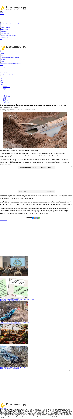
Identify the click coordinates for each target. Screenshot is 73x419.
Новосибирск (7, 27)
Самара (1, 35)
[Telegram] (36, 218)
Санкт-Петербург (6, 35)
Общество (4, 88)
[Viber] (37, 218)
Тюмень (6, 37)
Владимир (7, 57)
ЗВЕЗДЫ (4, 89)
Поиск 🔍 (4, 101)
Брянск (1, 16)
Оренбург (6, 29)
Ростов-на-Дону (3, 33)
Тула (4, 37)
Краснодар (12, 23)
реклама (1, 408)
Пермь (4, 31)
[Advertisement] (26, 2)
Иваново (2, 21)
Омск (1, 29)
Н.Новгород (2, 27)
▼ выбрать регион (6, 102)
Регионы (4, 99)
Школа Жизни (5, 100)
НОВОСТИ (5, 86)
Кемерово (4, 23)
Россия (1, 12)
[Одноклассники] (34, 218)
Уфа (1, 39)
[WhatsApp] (39, 218)
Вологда (13, 57)
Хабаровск (2, 80)
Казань (1, 23)
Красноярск (16, 23)
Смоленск (14, 35)
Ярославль (2, 44)
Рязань (7, 33)
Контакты (5, 408)
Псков (6, 31)
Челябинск (2, 82)
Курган (19, 23)
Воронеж (17, 57)
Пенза (1, 31)
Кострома (8, 23)
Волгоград (10, 57)
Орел (3, 29)
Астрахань (2, 14)
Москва (1, 25)
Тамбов (1, 37)
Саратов (10, 35)
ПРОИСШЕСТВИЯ (6, 87)
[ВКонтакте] (33, 218)
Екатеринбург (3, 19)
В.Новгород (2, 57)
